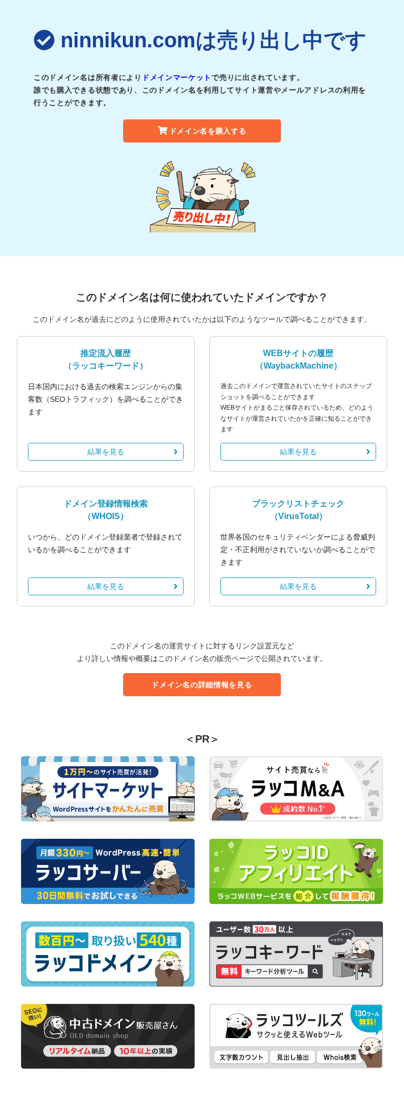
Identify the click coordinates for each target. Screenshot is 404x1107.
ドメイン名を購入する (208, 131)
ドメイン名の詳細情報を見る (202, 685)
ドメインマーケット (176, 77)
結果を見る (105, 452)
